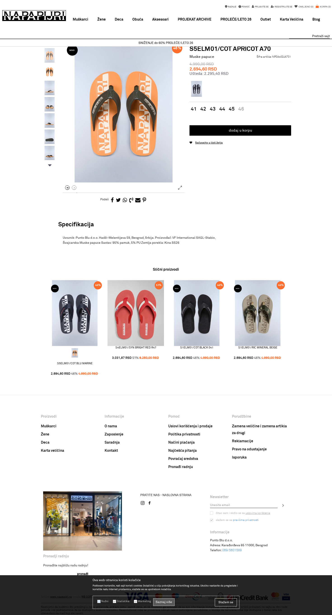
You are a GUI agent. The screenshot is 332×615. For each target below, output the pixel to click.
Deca (45, 442)
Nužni (104, 601)
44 (222, 109)
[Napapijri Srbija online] (34, 15)
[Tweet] (118, 200)
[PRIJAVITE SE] (283, 505)
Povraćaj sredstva (183, 459)
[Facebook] (112, 200)
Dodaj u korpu (240, 130)
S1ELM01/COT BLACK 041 (196, 347)
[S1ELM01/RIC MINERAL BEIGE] (257, 313)
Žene (45, 434)
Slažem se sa (237, 520)
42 (203, 109)
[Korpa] (323, 9)
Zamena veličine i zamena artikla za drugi (259, 429)
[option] (166, 43)
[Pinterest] (144, 200)
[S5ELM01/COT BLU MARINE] (75, 313)
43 (213, 109)
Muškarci (48, 426)
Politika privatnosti (184, 434)
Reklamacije (242, 441)
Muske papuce (201, 57)
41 (194, 109)
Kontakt (111, 450)
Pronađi (82, 574)
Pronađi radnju (180, 467)
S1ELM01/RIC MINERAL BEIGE (257, 347)
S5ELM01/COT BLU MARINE (75, 363)
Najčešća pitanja (182, 450)
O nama (111, 426)
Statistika (123, 601)
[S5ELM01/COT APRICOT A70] (75, 353)
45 (232, 109)
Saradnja (112, 442)
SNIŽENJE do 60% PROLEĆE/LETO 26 (165, 43)
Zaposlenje (114, 434)
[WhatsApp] (125, 200)
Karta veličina (52, 450)
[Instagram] (142, 502)
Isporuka (239, 457)
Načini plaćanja (181, 442)
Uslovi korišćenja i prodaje (190, 426)
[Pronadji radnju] (82, 521)
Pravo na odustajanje (249, 449)
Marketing (144, 601)
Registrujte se (283, 7)
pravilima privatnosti (246, 520)
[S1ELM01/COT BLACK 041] (196, 313)
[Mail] (137, 200)
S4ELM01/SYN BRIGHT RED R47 (135, 347)
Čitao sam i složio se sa (243, 513)
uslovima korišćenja (257, 513)
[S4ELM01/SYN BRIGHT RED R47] (136, 313)
